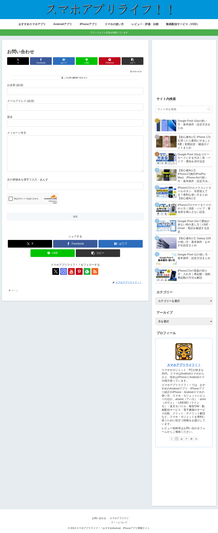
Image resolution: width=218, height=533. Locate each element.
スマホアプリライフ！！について (119, 520)
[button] (132, 61)
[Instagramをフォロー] (63, 271)
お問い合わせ (99, 518)
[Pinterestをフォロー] (79, 271)
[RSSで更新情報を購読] (94, 271)
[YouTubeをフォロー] (71, 271)
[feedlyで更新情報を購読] (87, 271)
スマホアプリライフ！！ (184, 365)
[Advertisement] (184, 67)
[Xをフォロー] (55, 271)
